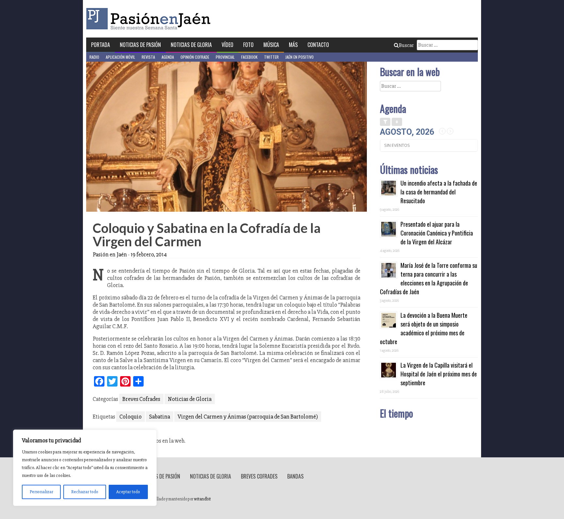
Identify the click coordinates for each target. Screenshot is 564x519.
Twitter (271, 57)
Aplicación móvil (120, 57)
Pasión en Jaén (150, 19)
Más (293, 45)
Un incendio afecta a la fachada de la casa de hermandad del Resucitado (438, 192)
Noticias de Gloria (191, 45)
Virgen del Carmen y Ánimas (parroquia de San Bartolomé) (248, 416)
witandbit (202, 499)
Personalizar (41, 492)
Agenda (168, 57)
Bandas (295, 476)
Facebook (249, 57)
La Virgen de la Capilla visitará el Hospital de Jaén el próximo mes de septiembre (438, 374)
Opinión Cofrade (194, 57)
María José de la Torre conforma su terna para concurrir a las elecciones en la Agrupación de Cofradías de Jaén (428, 278)
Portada (100, 45)
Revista (148, 57)
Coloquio (130, 416)
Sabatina (159, 416)
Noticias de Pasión (140, 45)
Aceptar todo (128, 492)
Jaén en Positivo (299, 57)
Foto (248, 45)
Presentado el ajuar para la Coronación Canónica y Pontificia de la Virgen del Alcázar (436, 233)
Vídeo (227, 45)
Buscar (406, 45)
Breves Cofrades (141, 399)
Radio (94, 57)
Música (271, 45)
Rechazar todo (84, 492)
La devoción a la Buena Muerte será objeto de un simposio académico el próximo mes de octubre (423, 328)
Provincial (225, 57)
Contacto (318, 45)
